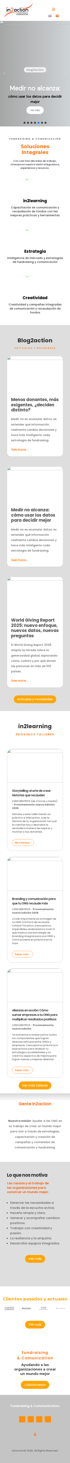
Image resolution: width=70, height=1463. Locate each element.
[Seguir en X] (48, 1419)
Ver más (35, 1259)
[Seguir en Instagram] (31, 1419)
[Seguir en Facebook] (39, 1419)
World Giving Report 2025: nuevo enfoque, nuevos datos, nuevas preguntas (35, 632)
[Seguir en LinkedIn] (22, 1419)
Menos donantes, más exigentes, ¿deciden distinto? (35, 406)
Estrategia (35, 251)
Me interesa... (23, 842)
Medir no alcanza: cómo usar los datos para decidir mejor (35, 516)
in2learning (35, 201)
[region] (35, 73)
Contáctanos (35, 1385)
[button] (4, 73)
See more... (19, 449)
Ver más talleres (35, 1085)
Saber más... (22, 954)
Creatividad (35, 298)
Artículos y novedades (35, 699)
